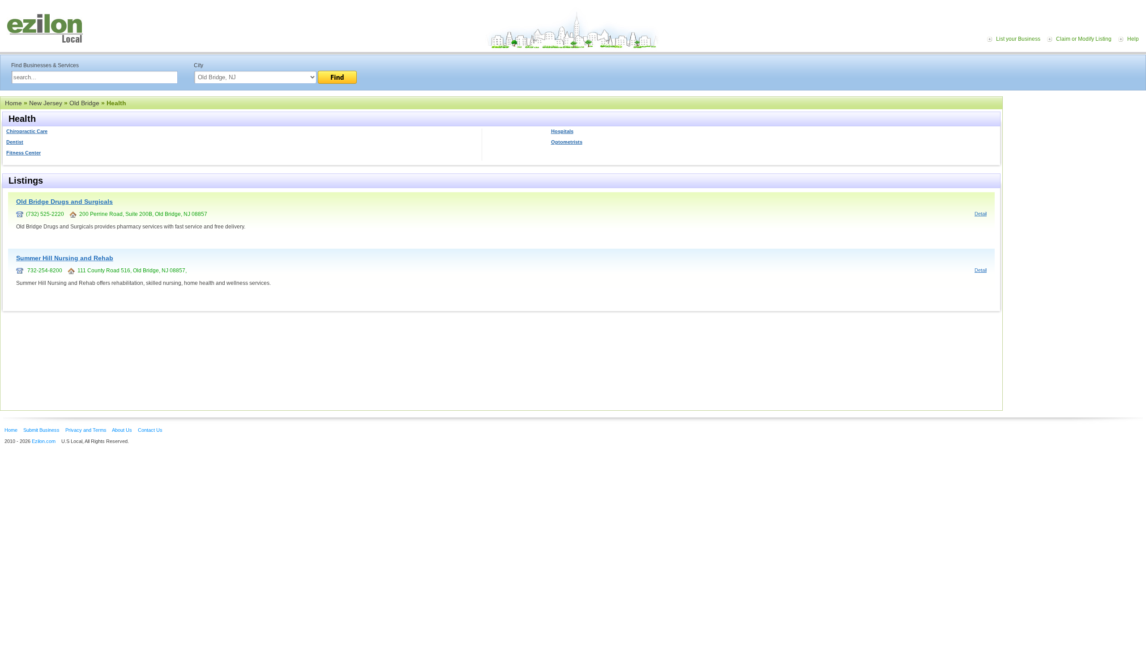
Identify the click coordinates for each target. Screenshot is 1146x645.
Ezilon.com (44, 441)
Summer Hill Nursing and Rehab (64, 258)
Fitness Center (23, 152)
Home (13, 103)
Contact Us (150, 430)
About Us (122, 430)
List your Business (1018, 39)
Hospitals (562, 131)
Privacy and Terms (86, 430)
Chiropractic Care (26, 131)
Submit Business (41, 430)
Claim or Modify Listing (1084, 39)
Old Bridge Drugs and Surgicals (64, 201)
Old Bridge (84, 103)
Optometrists (566, 142)
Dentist (14, 142)
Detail (981, 213)
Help (1133, 39)
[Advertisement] (1076, 151)
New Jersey (45, 103)
